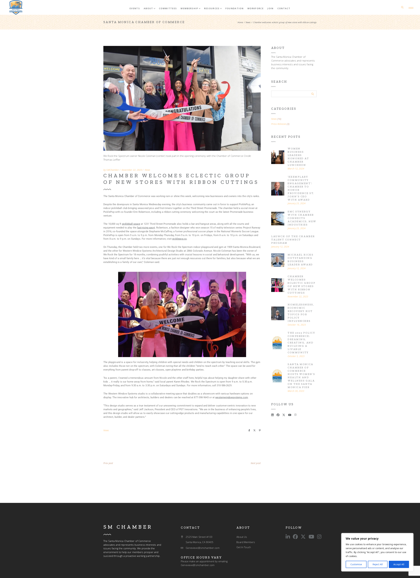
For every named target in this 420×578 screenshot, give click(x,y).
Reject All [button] (378, 564)
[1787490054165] (277, 344)
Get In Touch (243, 547)
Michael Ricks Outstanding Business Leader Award (300, 259)
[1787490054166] (277, 190)
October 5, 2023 (296, 356)
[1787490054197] (16, 7)
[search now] (312, 94)
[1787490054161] (277, 220)
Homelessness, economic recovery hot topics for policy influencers (301, 312)
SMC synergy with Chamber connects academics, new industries (302, 218)
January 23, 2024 (296, 203)
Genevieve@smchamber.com (197, 565)
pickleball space (131, 223)
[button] (149, 8)
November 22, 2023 (132, 170)
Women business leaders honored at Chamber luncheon (298, 156)
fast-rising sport (146, 227)
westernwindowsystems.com (231, 397)
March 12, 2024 (296, 168)
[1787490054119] (277, 261)
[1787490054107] (277, 378)
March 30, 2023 (296, 391)
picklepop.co (179, 238)
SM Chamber (128, 527)
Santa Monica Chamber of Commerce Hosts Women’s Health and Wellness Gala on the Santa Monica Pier (301, 376)
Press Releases (278, 124)
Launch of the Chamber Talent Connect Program (293, 239)
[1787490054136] (277, 315)
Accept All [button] (398, 564)
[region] (377, 552)
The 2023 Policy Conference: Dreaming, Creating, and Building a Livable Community (301, 342)
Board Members (245, 542)
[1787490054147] (277, 286)
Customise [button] (356, 564)
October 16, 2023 (297, 325)
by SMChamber (111, 170)
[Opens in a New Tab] (272, 414)
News (248, 22)
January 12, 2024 (280, 247)
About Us (241, 536)
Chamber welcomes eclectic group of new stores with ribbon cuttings (181, 178)
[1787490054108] (277, 158)
